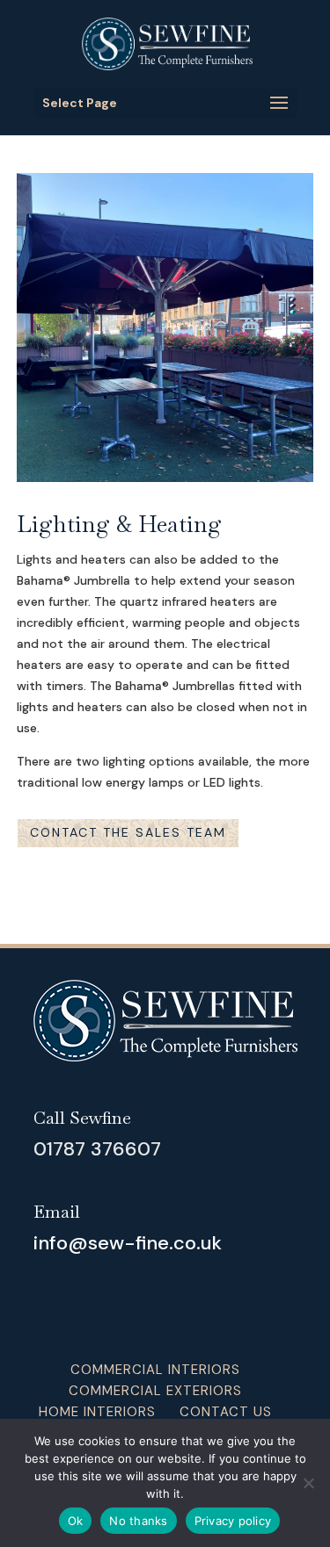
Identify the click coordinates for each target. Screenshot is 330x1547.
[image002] (165, 477)
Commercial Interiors (155, 1369)
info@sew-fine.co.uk (127, 1243)
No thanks (138, 1521)
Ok (76, 1521)
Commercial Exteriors (155, 1390)
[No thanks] (308, 1483)
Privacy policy (233, 1521)
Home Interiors (97, 1412)
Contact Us (226, 1412)
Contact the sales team (128, 832)
